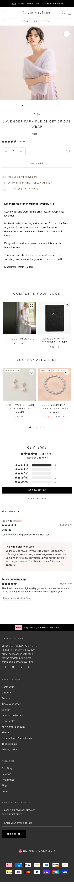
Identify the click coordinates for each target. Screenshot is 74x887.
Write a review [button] (37, 490)
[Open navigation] (5, 12)
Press (5, 791)
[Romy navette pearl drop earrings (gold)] (19, 384)
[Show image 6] (40, 105)
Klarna (5, 732)
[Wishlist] (63, 13)
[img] (9, 525)
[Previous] (16, 105)
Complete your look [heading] (37, 293)
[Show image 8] (48, 105)
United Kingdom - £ (38, 851)
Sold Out (36, 163)
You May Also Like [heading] (36, 360)
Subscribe (14, 834)
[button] (9, 141)
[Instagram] (21, 667)
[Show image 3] (30, 105)
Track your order (11, 703)
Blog (4, 785)
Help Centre (8, 721)
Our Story (7, 768)
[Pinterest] (29, 667)
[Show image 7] (44, 105)
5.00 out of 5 (46, 453)
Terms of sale (9, 743)
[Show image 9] (51, 105)
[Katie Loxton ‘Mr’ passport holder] (54, 318)
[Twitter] (13, 667)
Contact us (8, 686)
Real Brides (8, 779)
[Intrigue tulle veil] (19, 318)
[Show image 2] (26, 105)
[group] (19, 325)
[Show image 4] (33, 105)
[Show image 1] (22, 105)
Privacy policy (10, 749)
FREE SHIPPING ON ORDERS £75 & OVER (41, 3)
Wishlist (6, 709)
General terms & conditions (17, 738)
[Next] (58, 105)
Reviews (6, 773)
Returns (6, 698)
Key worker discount (13, 726)
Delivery (6, 692)
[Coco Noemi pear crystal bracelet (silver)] (54, 384)
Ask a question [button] (37, 499)
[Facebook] (5, 667)
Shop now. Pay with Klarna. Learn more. (41, 627)
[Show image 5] (37, 105)
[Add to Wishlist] (68, 151)
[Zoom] (67, 34)
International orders (13, 715)
